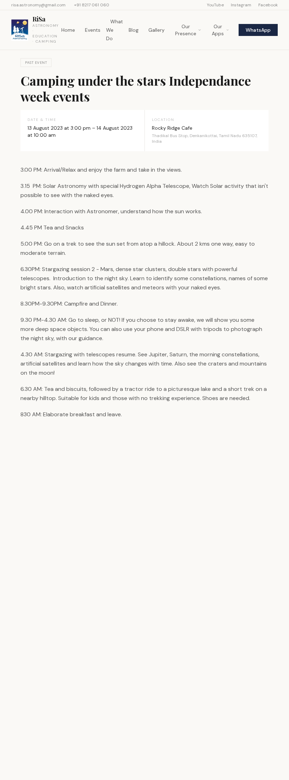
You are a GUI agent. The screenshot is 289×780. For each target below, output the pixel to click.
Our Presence (185, 30)
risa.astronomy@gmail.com (38, 5)
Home (68, 30)
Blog (134, 30)
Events (92, 30)
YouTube (215, 5)
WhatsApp (258, 30)
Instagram (241, 5)
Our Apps (218, 30)
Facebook (268, 5)
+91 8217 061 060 (91, 5)
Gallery (156, 30)
